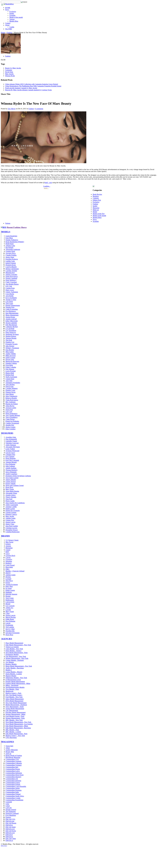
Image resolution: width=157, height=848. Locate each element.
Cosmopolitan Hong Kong (14, 775)
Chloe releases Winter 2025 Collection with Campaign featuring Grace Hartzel (31, 84)
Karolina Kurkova (12, 259)
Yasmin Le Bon (11, 300)
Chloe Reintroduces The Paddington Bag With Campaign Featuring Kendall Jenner (33, 86)
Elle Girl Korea (11, 831)
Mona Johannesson (12, 315)
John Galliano (10, 466)
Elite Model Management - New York (18, 645)
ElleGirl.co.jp (10, 829)
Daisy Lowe (10, 290)
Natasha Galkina (11, 363)
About (7, 25)
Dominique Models (12, 654)
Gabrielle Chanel (11, 441)
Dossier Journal (11, 809)
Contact (7, 23)
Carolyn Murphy (11, 267)
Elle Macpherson (11, 325)
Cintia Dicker (10, 419)
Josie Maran (10, 394)
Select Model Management (15, 699)
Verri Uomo (10, 598)
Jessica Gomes (10, 427)
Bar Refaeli (9, 247)
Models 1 (9, 670)
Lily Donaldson (11, 330)
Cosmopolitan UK (12, 779)
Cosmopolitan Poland (13, 784)
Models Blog (13, 21)
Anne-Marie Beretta (12, 491)
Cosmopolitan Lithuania (14, 763)
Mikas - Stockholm (12, 685)
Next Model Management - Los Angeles (19, 724)
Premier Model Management (15, 681)
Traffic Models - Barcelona (15, 668)
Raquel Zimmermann (13, 305)
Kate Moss (9, 238)
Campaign (8, 70)
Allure (8, 748)
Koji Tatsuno (10, 456)
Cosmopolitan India (12, 792)
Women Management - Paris (15, 718)
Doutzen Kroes (11, 265)
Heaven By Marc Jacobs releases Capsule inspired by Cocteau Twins (28, 90)
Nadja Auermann (11, 377)
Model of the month (16, 17)
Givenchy (9, 559)
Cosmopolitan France (13, 782)
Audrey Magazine (12, 750)
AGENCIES (6, 639)
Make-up (96, 210)
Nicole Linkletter (11, 323)
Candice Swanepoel (12, 423)
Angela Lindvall (11, 319)
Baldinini (9, 592)
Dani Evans (9, 386)
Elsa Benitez (10, 350)
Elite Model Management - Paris (16, 734)
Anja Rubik (9, 296)
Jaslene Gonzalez (11, 274)
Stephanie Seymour (12, 334)
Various (12, 19)
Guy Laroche (10, 606)
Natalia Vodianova (12, 240)
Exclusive (12, 11)
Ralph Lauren (10, 509)
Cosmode (9, 802)
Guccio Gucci (10, 453)
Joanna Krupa (10, 317)
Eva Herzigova (11, 311)
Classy (8, 806)
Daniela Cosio (10, 390)
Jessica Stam (10, 257)
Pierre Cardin (10, 501)
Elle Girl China (11, 838)
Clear (7, 804)
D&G (7, 569)
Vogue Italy (9, 746)
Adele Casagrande (12, 505)
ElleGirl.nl (9, 835)
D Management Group (13, 680)
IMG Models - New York (14, 720)
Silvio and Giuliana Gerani (15, 485)
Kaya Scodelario (11, 298)
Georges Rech (10, 555)
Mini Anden (10, 352)
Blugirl (8, 604)
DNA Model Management (14, 701)
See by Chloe (10, 629)
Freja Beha (9, 365)
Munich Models (11, 676)
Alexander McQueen (13, 447)
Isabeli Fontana (11, 263)
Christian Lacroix (11, 528)
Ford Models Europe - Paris (15, 716)
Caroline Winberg (12, 388)
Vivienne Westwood (12, 451)
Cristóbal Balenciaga (13, 532)
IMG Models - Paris (12, 730)
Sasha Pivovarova (12, 276)
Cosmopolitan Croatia (13, 798)
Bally (7, 552)
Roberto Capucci (11, 514)
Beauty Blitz (10, 752)
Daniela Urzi (10, 342)
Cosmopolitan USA (12, 759)
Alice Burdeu (10, 384)
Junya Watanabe (11, 472)
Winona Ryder (10, 76)
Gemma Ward (10, 251)
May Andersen (10, 402)
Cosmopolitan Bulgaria (13, 781)
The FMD (8, 29)
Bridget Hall (10, 375)
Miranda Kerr (10, 273)
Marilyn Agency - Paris (13, 693)
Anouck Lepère (11, 408)
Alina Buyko (10, 406)
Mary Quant (10, 489)
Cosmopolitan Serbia (13, 788)
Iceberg (8, 544)
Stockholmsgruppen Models (15, 687)
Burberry (9, 563)
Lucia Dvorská (11, 371)
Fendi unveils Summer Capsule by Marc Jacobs (21, 88)
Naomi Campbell (11, 278)
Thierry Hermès (11, 497)
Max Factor (9, 542)
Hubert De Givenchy (13, 510)
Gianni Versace (11, 481)
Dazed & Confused (12, 813)
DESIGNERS (7, 433)
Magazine (96, 208)
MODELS (5, 232)
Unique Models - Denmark (15, 660)
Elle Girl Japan (11, 827)
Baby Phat (9, 586)
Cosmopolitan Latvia (13, 771)
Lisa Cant (9, 411)
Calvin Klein (10, 602)
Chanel (8, 550)
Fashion (9, 32)
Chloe (8, 613)
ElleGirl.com (10, 821)
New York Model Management (16, 703)
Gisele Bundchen (11, 236)
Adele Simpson (11, 445)
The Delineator (11, 811)
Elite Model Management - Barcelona (18, 728)
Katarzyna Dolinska (12, 421)
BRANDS (5, 536)
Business (96, 196)
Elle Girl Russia (11, 823)
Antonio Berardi (11, 462)
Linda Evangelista (12, 309)
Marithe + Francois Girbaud (15, 571)
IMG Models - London (13, 732)
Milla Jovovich (11, 356)
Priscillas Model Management (16, 712)
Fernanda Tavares (12, 344)
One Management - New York (16, 656)
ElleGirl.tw (9, 836)
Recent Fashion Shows (17, 227)
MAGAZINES (7, 742)
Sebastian (9, 561)
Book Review (97, 194)
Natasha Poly (10, 307)
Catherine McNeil (12, 327)
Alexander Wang (11, 493)
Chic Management (12, 710)
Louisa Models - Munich (14, 672)
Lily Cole (9, 286)
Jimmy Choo (10, 524)
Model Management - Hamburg (16, 705)
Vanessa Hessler (11, 338)
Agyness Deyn (11, 253)
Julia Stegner (10, 346)
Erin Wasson (10, 369)
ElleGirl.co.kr (10, 833)
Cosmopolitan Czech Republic (16, 786)
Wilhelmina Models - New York (16, 678)
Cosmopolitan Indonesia (14, 773)
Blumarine (9, 548)
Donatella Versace (12, 530)
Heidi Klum (10, 244)
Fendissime (9, 625)
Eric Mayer (11, 109)
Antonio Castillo (11, 507)
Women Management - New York (17, 658)
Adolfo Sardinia (11, 468)
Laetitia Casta (10, 261)
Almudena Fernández (13, 383)
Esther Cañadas (11, 367)
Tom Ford (9, 499)
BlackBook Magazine (13, 757)
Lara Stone (9, 301)
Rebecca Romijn (11, 398)
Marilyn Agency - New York (15, 735)
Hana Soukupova (11, 413)
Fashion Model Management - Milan (18, 683)
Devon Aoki (10, 359)
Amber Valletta (11, 354)
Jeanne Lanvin (10, 522)
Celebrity (96, 198)
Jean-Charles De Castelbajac (15, 503)
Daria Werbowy (11, 280)
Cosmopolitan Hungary (13, 777)
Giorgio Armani (11, 512)
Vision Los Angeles (12, 647)
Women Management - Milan (15, 714)
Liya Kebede (10, 328)
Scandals (12, 15)
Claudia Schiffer (11, 255)
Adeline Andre (10, 518)
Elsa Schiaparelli (11, 439)
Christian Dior (10, 454)
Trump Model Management (15, 708)
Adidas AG (9, 608)
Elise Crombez (10, 429)
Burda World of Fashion (14, 755)
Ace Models (10, 662)
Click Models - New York (14, 649)
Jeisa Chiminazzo (11, 396)
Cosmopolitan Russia (13, 769)
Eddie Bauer (10, 619)
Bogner (8, 596)
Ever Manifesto (11, 815)
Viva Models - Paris (12, 689)
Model (95, 212)
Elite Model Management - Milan (17, 726)
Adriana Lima (10, 245)
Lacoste (8, 610)
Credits (11, 27)
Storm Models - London (14, 674)
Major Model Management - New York (19, 666)
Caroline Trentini (11, 271)
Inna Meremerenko (12, 313)
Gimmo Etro (10, 520)
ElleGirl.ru (9, 825)
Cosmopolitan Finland (13, 794)
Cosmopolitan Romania (13, 790)
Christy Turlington (12, 292)
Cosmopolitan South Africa (15, 796)
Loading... (46, 186)
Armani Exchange (12, 584)
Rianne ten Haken (12, 404)
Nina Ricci (9, 581)
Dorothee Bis (10, 631)
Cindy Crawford (11, 282)
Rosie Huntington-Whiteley (15, 242)
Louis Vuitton (10, 449)
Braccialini (9, 567)
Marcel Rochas (11, 617)
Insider (11, 13)
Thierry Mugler (11, 480)
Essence (8, 817)
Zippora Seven (10, 392)
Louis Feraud (10, 565)
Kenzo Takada (10, 483)
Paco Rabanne (10, 464)
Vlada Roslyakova (12, 400)
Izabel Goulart (10, 357)
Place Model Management (14, 643)
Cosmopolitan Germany (14, 765)
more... (46, 188)
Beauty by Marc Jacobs (13, 68)
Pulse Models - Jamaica (13, 651)
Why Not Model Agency (14, 695)
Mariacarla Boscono (12, 361)
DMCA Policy (4, 845)
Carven (8, 557)
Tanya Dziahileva (11, 417)
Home (3, 32)
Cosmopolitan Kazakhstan (14, 800)
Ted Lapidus (10, 627)
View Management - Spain (15, 707)
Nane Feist (9, 410)
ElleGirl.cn (9, 840)
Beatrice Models (11, 664)
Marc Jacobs (9, 74)
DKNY (8, 573)
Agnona (8, 546)
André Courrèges (11, 474)
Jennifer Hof (10, 425)
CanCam (9, 808)
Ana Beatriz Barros (12, 284)
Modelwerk (9, 691)
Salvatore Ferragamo (13, 633)
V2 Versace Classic (12, 540)
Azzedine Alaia (11, 437)
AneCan (8, 754)
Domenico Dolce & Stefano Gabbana (18, 476)
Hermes (8, 577)
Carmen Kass (10, 288)
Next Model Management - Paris (17, 653)
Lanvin (8, 623)
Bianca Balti (10, 373)
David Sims (9, 72)
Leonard (8, 579)
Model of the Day (99, 214)
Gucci (8, 554)
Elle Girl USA (10, 819)
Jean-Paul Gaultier (12, 526)
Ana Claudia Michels (13, 415)
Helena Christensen (12, 269)
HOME (7, 8)
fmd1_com (48, 182)
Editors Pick (97, 200)
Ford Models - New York (14, 697)
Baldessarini (10, 600)
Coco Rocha (10, 294)
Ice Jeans (9, 588)
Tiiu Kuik (9, 340)
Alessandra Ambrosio (13, 249)
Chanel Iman (10, 379)
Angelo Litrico (10, 495)
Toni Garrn (9, 303)
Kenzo (8, 582)
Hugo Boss (9, 487)
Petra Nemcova (11, 332)
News (7, 10)
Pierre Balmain (11, 458)
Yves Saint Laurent (12, 478)
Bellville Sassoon (11, 594)
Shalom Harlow (11, 336)
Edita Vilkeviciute (12, 321)
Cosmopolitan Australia (13, 761)
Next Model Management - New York (18, 722)
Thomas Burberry (12, 470)
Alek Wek (9, 381)
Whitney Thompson (12, 348)
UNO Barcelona (11, 737)
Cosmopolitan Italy (12, 767)
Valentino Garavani (12, 443)
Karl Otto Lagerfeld (12, 460)
